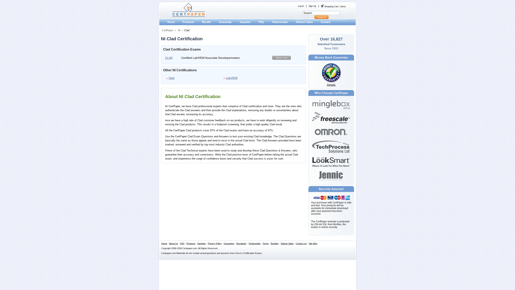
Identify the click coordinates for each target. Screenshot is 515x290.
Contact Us (301, 243)
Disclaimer (241, 243)
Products (188, 22)
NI (179, 30)
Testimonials (280, 22)
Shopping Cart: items (335, 6)
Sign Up (312, 6)
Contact (325, 22)
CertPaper (167, 30)
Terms (266, 243)
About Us (173, 243)
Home (171, 22)
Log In (301, 6)
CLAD (169, 57)
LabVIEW (232, 78)
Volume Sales (304, 22)
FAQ (261, 22)
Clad (171, 78)
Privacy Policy (215, 243)
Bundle (206, 22)
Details (331, 84)
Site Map (313, 243)
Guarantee (225, 22)
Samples (245, 22)
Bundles (275, 243)
